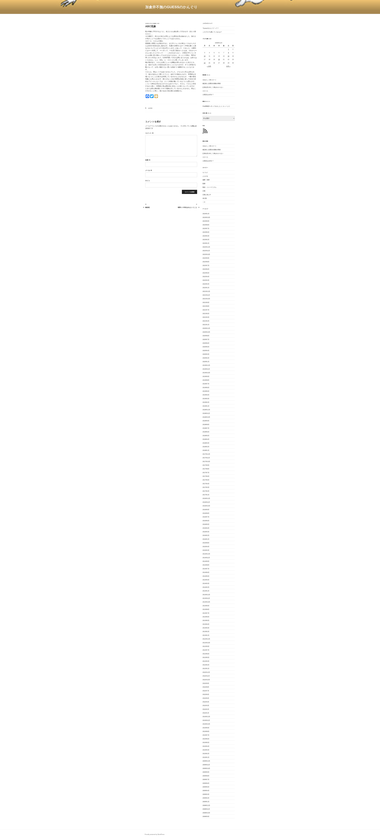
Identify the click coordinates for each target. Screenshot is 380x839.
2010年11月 (206, 720)
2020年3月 (206, 354)
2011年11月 (206, 676)
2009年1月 (206, 801)
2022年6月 (206, 269)
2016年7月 (206, 517)
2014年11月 (206, 557)
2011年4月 (206, 702)
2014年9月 (206, 561)
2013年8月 (206, 609)
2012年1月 (206, 668)
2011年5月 (206, 698)
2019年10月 (206, 372)
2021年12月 (206, 291)
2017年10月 (206, 461)
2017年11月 (206, 458)
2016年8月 (206, 513)
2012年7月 (206, 650)
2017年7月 (206, 472)
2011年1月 (206, 713)
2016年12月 (206, 498)
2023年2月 (206, 239)
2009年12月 (206, 761)
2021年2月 (206, 321)
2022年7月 (206, 265)
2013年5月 (206, 620)
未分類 (205, 198)
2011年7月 (206, 691)
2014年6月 (206, 572)
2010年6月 (206, 739)
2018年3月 (206, 443)
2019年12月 (206, 365)
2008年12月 (206, 805)
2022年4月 (206, 276)
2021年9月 (206, 302)
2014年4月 (206, 580)
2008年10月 (206, 813)
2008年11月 (206, 809)
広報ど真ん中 (207, 194)
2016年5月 (206, 524)
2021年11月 (206, 295)
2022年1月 (206, 287)
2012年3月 (206, 661)
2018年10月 (206, 417)
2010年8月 (206, 731)
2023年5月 (206, 232)
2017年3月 (206, 487)
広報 (204, 191)
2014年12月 (206, 554)
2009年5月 (206, 787)
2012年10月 (206, 642)
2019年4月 (206, 395)
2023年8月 (206, 225)
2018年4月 (206, 439)
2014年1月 (206, 591)
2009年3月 (206, 794)
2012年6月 (206, 654)
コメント (149, 133)
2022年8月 (206, 261)
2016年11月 (206, 502)
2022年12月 (206, 247)
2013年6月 (206, 617)
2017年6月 (206, 476)
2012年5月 (206, 657)
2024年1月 (206, 213)
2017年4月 (206, 483)
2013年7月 (206, 613)
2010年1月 (206, 757)
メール (148, 170)
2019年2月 (206, 402)
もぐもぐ (205, 172)
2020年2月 (206, 358)
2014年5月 (206, 576)
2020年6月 (206, 343)
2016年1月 (206, 539)
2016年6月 (206, 520)
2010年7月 (206, 735)
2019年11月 (206, 369)
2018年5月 (206, 435)
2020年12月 (206, 328)
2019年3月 (206, 398)
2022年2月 (206, 284)
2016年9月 (206, 509)
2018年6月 (206, 432)
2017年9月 (206, 465)
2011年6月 (206, 694)
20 (219, 59)
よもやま (150, 108)
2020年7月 (206, 339)
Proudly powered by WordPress (154, 834)
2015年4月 (206, 546)
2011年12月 (206, 672)
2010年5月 (206, 742)
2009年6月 (206, 783)
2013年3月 (206, 628)
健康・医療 (206, 180)
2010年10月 (206, 724)
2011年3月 (206, 705)
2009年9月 (206, 772)
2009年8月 (206, 776)
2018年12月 (206, 409)
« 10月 (209, 66)
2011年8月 (206, 687)
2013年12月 (206, 594)
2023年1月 (206, 243)
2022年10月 (206, 254)
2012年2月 (206, 665)
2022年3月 (206, 280)
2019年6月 (206, 387)
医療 (204, 183)
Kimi (158, 23)
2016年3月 (206, 531)
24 (204, 63)
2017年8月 (206, 469)
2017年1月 (206, 495)
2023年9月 (206, 221)
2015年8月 (206, 543)
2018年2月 (206, 446)
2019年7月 (206, 384)
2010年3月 (206, 750)
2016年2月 (206, 535)
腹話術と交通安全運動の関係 (212, 83)
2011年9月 (206, 683)
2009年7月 (206, 779)
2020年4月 (206, 350)
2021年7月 (206, 310)
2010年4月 (206, 746)
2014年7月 (206, 568)
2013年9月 (206, 605)
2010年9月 (206, 728)
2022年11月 (206, 250)
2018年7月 (206, 428)
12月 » (228, 66)
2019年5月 (206, 391)
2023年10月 (206, 217)
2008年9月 (206, 816)
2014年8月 (206, 565)
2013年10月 (206, 602)
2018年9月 (206, 421)
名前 (147, 160)
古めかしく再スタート (209, 80)
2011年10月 (206, 679)
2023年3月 (206, 236)
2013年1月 (206, 635)
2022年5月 (206, 273)
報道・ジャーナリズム (209, 187)
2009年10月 (206, 768)
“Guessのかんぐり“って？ (211, 28)
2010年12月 (206, 716)
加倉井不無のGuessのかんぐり (171, 7)
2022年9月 (206, 258)
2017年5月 (206, 480)
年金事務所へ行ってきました (212, 106)
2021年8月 (206, 306)
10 (204, 56)
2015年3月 (206, 550)
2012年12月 (206, 639)
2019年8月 (206, 380)
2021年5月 (206, 313)
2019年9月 (206, 376)
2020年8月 (206, 335)
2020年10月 (206, 332)
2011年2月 (206, 709)
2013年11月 (206, 598)
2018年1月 (206, 450)
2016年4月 (206, 528)
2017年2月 (206, 491)
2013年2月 (206, 631)
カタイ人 (205, 91)
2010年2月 (206, 753)
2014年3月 (206, 583)
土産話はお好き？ (208, 94)
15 (228, 56)
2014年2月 (206, 587)
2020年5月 (206, 347)
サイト (147, 180)
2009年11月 (206, 765)
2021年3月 (206, 317)
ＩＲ (204, 202)
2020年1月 (206, 361)
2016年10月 (206, 506)
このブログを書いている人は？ (212, 32)
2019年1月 (206, 406)
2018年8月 (206, 424)
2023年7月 (206, 228)
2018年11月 (206, 413)
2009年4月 (206, 790)
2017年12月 (206, 454)
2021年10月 (206, 298)
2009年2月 (206, 798)
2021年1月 (206, 324)
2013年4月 (206, 624)
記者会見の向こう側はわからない (213, 87)
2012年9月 (206, 646)
